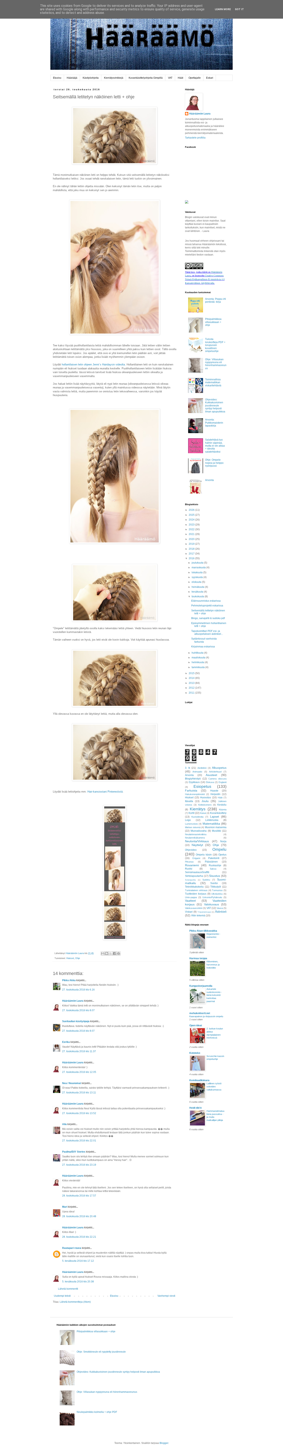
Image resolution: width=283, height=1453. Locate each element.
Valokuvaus (211, 904)
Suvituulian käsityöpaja (75, 1021)
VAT (170, 77)
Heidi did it (195, 1107)
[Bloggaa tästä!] (107, 953)
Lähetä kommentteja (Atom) (75, 1301)
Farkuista (191, 790)
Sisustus (214, 875)
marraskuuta (199, 567)
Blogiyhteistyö (193, 778)
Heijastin (215, 794)
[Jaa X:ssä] (111, 953)
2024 (192, 519)
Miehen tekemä (193, 827)
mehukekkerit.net (199, 1013)
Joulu (205, 801)
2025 (192, 514)
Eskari (209, 77)
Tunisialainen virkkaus (196, 890)
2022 (192, 529)
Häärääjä (72, 77)
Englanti (222, 782)
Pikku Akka (69, 980)
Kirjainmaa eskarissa (203, 646)
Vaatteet (190, 900)
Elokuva (210, 782)
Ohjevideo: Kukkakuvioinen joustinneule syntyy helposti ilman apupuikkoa (215, 405)
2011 (192, 692)
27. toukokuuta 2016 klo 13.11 (79, 1092)
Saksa (213, 868)
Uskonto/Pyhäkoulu (212, 897)
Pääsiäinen (211, 861)
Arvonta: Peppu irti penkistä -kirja (215, 300)
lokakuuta (197, 572)
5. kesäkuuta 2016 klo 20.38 (78, 1281)
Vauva (220, 908)
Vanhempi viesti (166, 1295)
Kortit (191, 813)
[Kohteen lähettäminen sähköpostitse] (103, 953)
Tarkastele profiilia (195, 137)
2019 (192, 543)
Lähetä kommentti (68, 1288)
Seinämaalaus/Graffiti (197, 872)
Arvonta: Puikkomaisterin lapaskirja (214, 422)
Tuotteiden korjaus (195, 893)
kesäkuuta (198, 591)
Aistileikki (202, 768)
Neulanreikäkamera (195, 837)
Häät (180, 77)
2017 (192, 553)
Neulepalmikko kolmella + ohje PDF (97, 1412)
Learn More (223, 9)
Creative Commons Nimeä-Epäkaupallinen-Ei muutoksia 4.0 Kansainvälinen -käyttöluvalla (205, 279)
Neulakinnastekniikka (195, 834)
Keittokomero (205, 805)
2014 (192, 678)
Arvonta (209, 480)
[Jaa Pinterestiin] (118, 953)
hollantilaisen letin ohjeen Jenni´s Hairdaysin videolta (93, 364)
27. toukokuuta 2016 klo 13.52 (79, 1113)
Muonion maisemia (216, 827)
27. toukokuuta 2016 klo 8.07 (78, 1010)
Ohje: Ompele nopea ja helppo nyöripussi (214, 462)
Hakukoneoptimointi (195, 794)
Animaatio (197, 771)
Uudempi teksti (62, 1295)
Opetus (222, 854)
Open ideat (195, 1025)
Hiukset (70, 958)
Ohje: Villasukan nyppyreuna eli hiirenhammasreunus (215, 364)
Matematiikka (211, 823)
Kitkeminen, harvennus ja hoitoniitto (213, 964)
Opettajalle (195, 77)
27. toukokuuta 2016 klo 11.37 (79, 1051)
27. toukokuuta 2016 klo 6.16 (78, 989)
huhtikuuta (198, 652)
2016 (192, 558)
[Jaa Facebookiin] (114, 953)
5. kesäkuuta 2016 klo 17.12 (78, 1260)
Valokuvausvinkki (193, 908)
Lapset (214, 816)
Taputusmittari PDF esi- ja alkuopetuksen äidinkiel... (207, 632)
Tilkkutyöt (215, 886)
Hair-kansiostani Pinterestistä (105, 791)
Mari (64, 1206)
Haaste (214, 790)
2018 (192, 548)
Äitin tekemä (198, 915)
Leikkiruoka (211, 820)
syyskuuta (197, 577)
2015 (192, 673)
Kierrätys (198, 809)
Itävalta (189, 801)
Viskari (189, 911)
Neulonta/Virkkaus (197, 841)
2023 (192, 524)
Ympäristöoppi (204, 912)
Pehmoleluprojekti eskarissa (207, 605)
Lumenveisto (191, 824)
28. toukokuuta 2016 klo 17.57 (79, 1195)
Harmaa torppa (198, 958)
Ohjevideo (191, 849)
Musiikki (216, 830)
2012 (192, 687)
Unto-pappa (191, 897)
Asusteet (211, 775)
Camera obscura (217, 778)
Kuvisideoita (197, 817)
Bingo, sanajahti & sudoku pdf (208, 618)
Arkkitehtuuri (215, 771)
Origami (196, 858)
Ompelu (219, 849)
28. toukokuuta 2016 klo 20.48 (79, 1216)
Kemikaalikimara (199, 1080)
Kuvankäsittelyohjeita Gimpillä (146, 77)
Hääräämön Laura (72, 1000)
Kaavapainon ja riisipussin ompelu (206, 1016)
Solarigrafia (190, 880)
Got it (239, 9)
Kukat (203, 813)
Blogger (164, 1443)
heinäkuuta (198, 587)
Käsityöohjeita (91, 77)
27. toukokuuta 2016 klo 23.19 (79, 1164)
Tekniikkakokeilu (194, 886)
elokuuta (197, 582)
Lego (188, 820)
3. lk (187, 767)
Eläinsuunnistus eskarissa (206, 600)
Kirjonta (222, 809)
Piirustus (189, 861)
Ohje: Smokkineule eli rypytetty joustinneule (101, 1351)
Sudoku (206, 879)
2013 (192, 683)
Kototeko (194, 1053)
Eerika (66, 1042)
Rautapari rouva (71, 1248)
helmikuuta (198, 662)
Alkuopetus (219, 767)
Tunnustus (217, 890)
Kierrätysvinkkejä (113, 77)
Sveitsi (214, 883)
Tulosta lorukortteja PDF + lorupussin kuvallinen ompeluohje (215, 345)
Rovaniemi (192, 865)
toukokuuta (198, 596)
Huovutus (205, 797)
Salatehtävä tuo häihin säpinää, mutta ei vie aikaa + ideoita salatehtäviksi (215, 445)
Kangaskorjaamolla (200, 985)
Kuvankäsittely (218, 813)
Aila (64, 1124)
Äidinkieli (220, 911)
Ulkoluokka (217, 894)
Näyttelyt (197, 845)
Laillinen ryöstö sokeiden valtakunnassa (214, 1086)
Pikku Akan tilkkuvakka (203, 930)
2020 (192, 539)
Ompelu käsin (204, 854)
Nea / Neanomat (71, 1083)
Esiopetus (202, 786)
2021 (192, 534)
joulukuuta (198, 562)
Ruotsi (188, 868)
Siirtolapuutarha (194, 876)
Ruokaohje (215, 865)
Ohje (77, 958)
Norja (223, 841)
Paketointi (213, 858)
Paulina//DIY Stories (73, 1151)
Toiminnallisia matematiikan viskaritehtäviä (213, 382)
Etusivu (57, 77)
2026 (192, 509)
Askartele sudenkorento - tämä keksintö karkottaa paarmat (214, 995)
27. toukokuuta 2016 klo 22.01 (79, 1140)
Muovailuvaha (199, 830)
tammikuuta (198, 667)
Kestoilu (221, 804)
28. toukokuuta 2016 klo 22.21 (79, 1236)
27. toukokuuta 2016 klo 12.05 (79, 1072)
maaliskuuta (199, 657)
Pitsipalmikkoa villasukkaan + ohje (213, 322)
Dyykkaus (194, 782)
